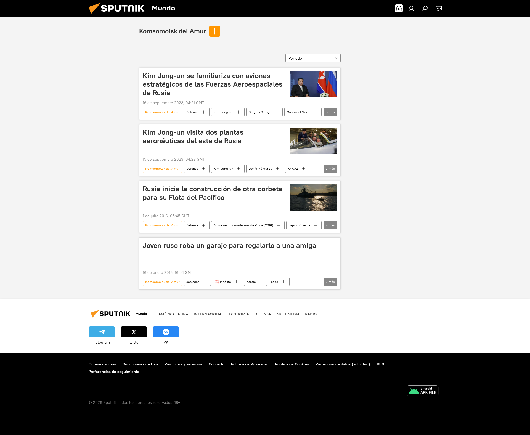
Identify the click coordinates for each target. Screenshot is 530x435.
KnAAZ (293, 168)
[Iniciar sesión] (411, 8)
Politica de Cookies (292, 364)
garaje (251, 282)
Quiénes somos (102, 364)
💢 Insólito (223, 282)
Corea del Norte (298, 112)
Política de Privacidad (250, 364)
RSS (380, 364)
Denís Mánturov (260, 168)
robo (274, 282)
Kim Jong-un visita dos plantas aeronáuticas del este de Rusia (193, 136)
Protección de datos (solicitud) (343, 364)
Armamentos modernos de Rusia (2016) (243, 225)
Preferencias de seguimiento (114, 371)
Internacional (208, 313)
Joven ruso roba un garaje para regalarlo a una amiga (229, 245)
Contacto (216, 364)
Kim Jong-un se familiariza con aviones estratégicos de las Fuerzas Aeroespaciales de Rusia (212, 84)
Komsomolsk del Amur (172, 31)
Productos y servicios (183, 364)
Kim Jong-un (223, 112)
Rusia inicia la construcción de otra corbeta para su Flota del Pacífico (212, 193)
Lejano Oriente (299, 225)
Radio (311, 313)
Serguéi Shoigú (260, 112)
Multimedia (288, 313)
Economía (239, 313)
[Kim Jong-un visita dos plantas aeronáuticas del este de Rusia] (313, 141)
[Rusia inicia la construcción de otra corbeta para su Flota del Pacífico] (313, 197)
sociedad (193, 282)
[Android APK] (422, 391)
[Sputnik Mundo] (119, 15)
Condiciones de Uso (140, 364)
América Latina (173, 313)
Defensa (192, 112)
